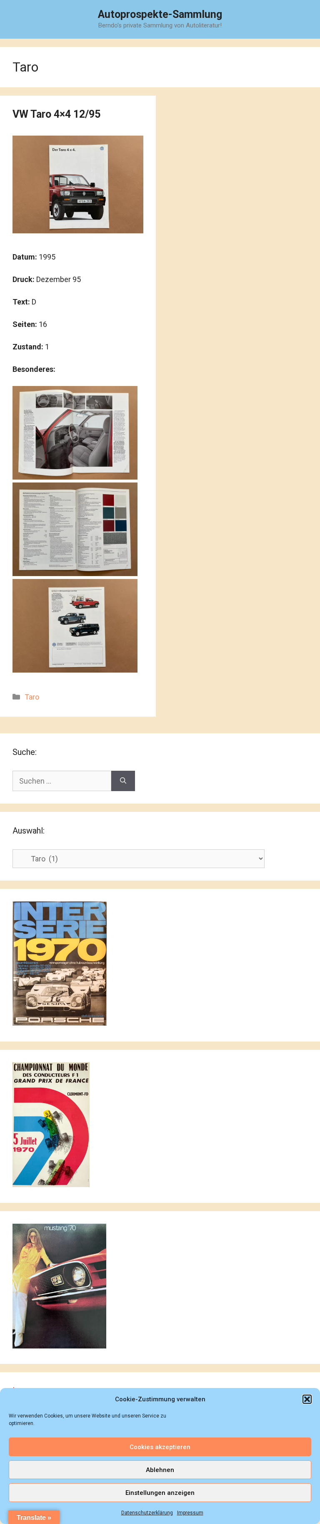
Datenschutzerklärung (147, 1513)
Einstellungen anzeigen (160, 1493)
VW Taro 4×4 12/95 (56, 114)
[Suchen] (123, 781)
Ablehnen (160, 1470)
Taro (32, 697)
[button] (307, 1399)
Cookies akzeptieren (160, 1447)
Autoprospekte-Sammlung (160, 14)
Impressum (190, 1513)
